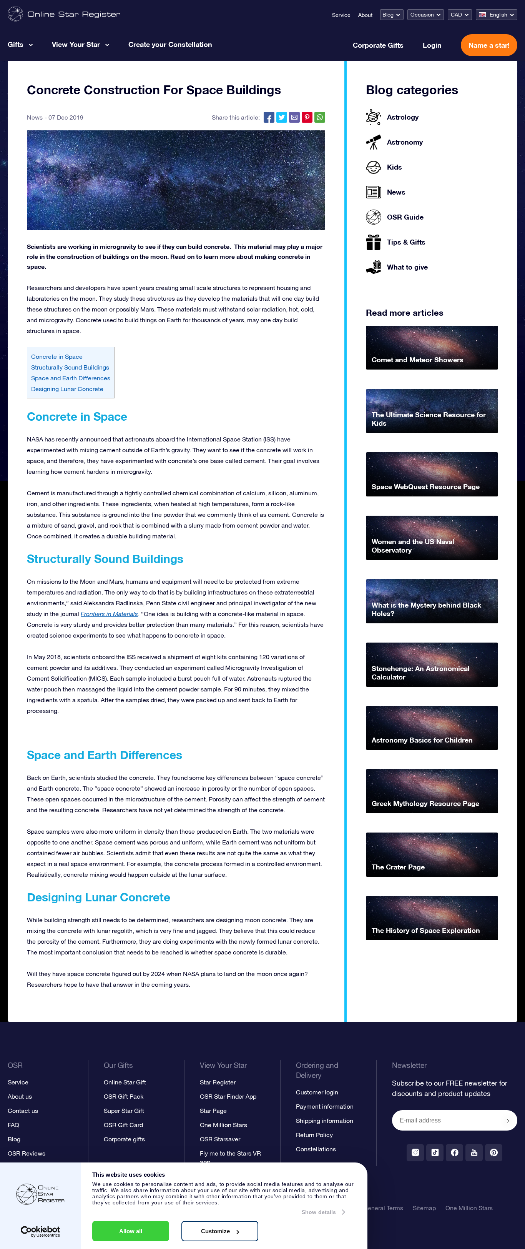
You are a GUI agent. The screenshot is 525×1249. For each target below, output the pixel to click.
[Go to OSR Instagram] (415, 1152)
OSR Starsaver (220, 1139)
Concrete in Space (57, 356)
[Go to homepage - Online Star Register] (64, 14)
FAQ (13, 1124)
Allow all (130, 1231)
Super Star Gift (124, 1110)
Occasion (422, 15)
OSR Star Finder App (228, 1096)
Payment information (325, 1106)
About (365, 15)
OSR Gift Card (123, 1124)
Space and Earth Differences (70, 378)
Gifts (15, 44)
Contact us (23, 1110)
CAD (456, 15)
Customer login (317, 1092)
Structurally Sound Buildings (70, 367)
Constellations (316, 1149)
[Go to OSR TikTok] (435, 1152)
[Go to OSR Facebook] (454, 1152)
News (35, 117)
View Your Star (76, 44)
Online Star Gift (125, 1082)
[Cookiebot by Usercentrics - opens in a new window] (40, 1231)
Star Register (218, 1082)
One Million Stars (223, 1124)
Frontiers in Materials (109, 613)
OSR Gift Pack (123, 1096)
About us (20, 1096)
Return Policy (314, 1134)
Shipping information (324, 1120)
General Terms (383, 1207)
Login (432, 45)
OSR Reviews (26, 1153)
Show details (319, 1212)
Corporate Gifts (378, 45)
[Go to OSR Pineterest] (493, 1152)
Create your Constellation (170, 44)
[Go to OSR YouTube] (474, 1152)
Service (341, 15)
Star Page (213, 1110)
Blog (388, 15)
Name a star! (489, 45)
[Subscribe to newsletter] (508, 1121)
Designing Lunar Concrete (67, 388)
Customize (215, 1231)
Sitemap (424, 1207)
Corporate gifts (124, 1139)
